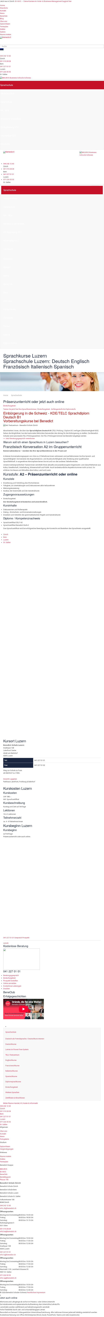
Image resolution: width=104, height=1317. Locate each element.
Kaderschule (9, 207)
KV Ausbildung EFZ (12, 232)
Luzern (6, 540)
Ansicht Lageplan (10, 559)
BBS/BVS (3, 1169)
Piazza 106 (4, 1180)
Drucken (6, 989)
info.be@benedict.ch (8, 1231)
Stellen (2, 29)
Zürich (5, 534)
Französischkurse (12, 1066)
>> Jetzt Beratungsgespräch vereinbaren (19, 438)
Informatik (8, 249)
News (2, 13)
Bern (5, 537)
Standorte (4, 8)
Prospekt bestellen (10, 981)
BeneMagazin (5, 1177)
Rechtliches (31, 1292)
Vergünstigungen (6, 1149)
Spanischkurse (11, 1076)
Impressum (41, 1292)
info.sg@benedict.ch (8, 1278)
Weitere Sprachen (12, 1092)
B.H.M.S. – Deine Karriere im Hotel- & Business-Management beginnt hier (43, 1)
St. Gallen (7, 542)
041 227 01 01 (5, 66)
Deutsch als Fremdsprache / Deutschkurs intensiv (24, 1039)
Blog (2, 19)
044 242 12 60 (5, 56)
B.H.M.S (3, 1172)
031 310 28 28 (5, 61)
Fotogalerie (4, 1139)
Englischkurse (10, 1060)
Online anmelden (9, 983)
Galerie (2, 32)
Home (2, 5)
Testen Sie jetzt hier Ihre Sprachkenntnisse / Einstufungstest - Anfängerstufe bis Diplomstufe (39, 409)
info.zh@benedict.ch (8, 1208)
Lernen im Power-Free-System (17, 1049)
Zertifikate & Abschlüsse (15, 1098)
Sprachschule (9, 190)
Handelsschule (10, 198)
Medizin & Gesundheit (13, 224)
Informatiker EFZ (11, 240)
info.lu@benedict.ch (8, 1255)
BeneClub (3, 16)
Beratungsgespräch (11, 975)
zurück (6, 943)
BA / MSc (7, 215)
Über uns (3, 21)
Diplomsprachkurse (13, 1082)
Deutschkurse (10, 1044)
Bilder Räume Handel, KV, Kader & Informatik (20, 1103)
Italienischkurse (11, 1071)
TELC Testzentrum (12, 1055)
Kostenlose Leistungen (12, 986)
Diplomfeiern (5, 24)
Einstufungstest (9, 406)
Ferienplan (4, 27)
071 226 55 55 (5, 72)
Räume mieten (5, 34)
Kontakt (3, 11)
